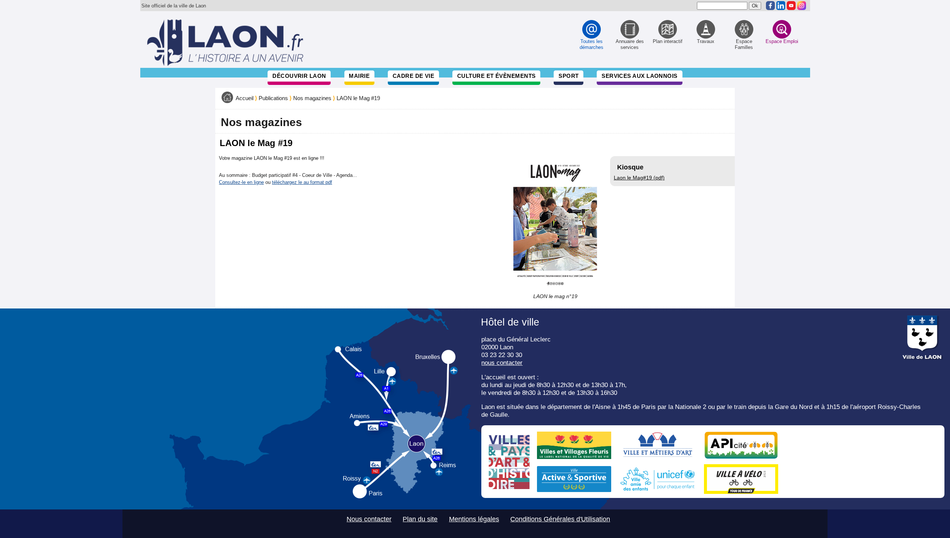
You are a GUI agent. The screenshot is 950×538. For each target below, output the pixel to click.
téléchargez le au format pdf (302, 182)
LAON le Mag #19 (358, 98)
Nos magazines (312, 98)
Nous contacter (369, 519)
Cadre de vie (413, 76)
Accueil (244, 98)
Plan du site (420, 519)
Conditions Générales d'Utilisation (560, 519)
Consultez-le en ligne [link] (241, 182)
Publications (273, 98)
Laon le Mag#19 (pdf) (639, 178)
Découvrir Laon (299, 76)
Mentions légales (474, 519)
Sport (568, 76)
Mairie (359, 76)
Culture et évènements (496, 76)
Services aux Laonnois (640, 76)
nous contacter (501, 362)
